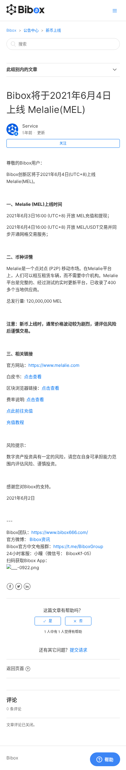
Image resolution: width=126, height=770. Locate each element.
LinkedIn (27, 586)
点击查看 (33, 376)
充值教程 (15, 422)
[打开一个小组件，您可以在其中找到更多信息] (105, 759)
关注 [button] (63, 143)
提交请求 (78, 650)
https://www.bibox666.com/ (59, 532)
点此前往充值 (19, 411)
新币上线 (53, 30)
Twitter (18, 586)
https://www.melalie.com (53, 365)
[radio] (48, 621)
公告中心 (31, 30)
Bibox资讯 (40, 539)
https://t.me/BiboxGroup (78, 546)
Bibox (11, 30)
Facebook (10, 586)
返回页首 (15, 668)
